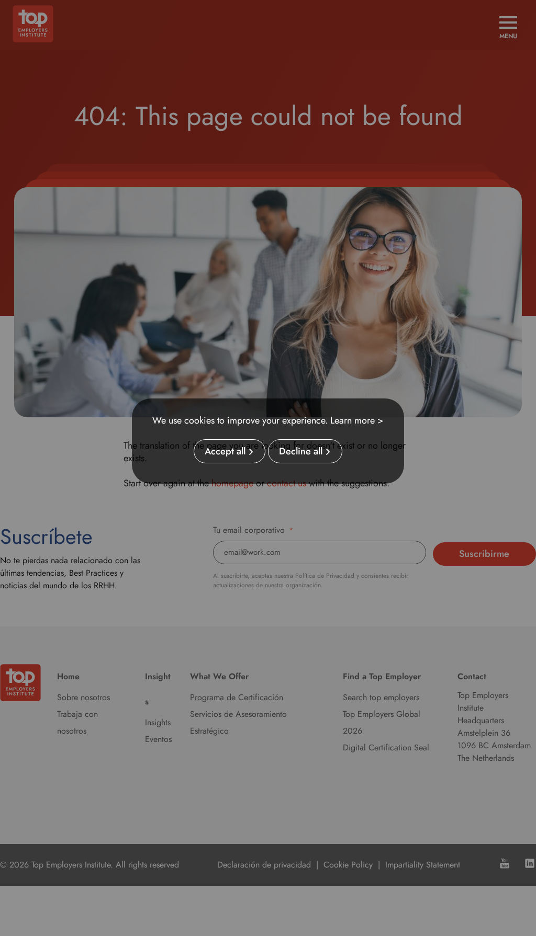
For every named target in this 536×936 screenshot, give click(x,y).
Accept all (225, 451)
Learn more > (357, 420)
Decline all (300, 451)
